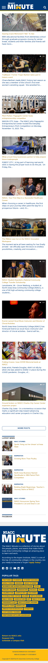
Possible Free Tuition (11, 596)
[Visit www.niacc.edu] (20, 8)
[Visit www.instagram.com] (11, 568)
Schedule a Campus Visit (13, 640)
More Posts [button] (24, 428)
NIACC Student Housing (27, 602)
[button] (45, 7)
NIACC (41, 589)
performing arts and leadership (16, 615)
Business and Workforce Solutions (17, 586)
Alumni (25, 596)
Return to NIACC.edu (11, 635)
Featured (7, 580)
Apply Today (34, 562)
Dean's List (20, 605)
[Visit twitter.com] (7, 568)
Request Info (8, 638)
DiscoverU (32, 593)
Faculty (33, 589)
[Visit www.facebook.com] (3, 568)
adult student (31, 583)
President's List (9, 602)
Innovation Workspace (12, 609)
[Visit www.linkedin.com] (18, 568)
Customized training (11, 612)
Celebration (8, 593)
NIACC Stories (38, 599)
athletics (28, 609)
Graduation (23, 589)
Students (17, 580)
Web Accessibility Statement (25, 654)
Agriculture (20, 599)
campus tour (8, 605)
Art (28, 599)
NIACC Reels (7, 599)
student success (31, 580)
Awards (18, 583)
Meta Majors (36, 596)
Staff (37, 586)
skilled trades (9, 589)
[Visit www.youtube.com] (15, 568)
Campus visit (21, 593)
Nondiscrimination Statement (24, 651)
